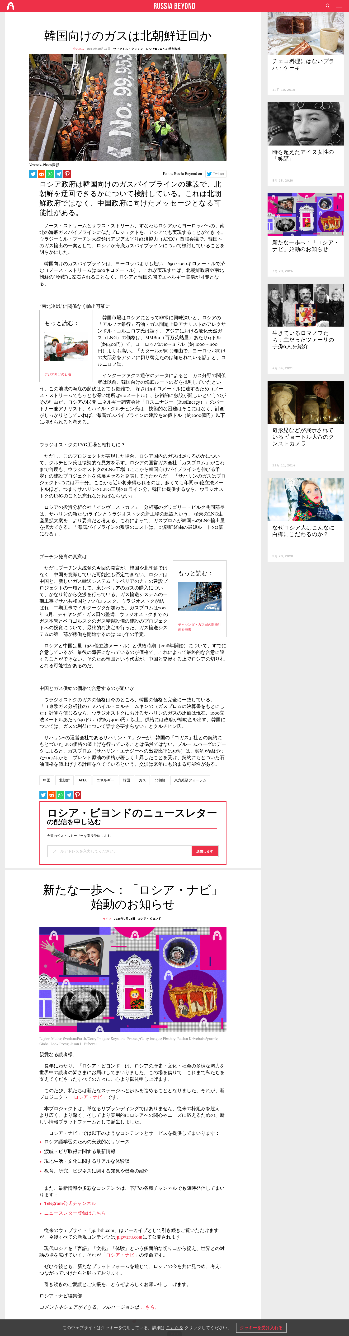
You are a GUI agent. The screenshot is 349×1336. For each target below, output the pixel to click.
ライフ (107, 919)
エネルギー (105, 780)
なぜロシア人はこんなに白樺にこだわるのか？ (303, 531)
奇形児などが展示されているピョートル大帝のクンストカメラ (303, 437)
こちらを (174, 1327)
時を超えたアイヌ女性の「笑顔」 (303, 156)
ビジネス (78, 48)
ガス (142, 780)
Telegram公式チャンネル (70, 1203)
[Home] (10, 6)
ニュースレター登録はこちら (75, 1213)
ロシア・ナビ (120, 1255)
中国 (46, 780)
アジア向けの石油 (57, 374)
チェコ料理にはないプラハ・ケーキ (303, 65)
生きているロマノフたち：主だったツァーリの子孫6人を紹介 (303, 340)
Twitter (219, 174)
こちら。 (149, 1307)
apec (83, 780)
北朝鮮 (64, 780)
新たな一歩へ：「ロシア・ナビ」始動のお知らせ (305, 246)
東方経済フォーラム (190, 780)
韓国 (126, 780)
